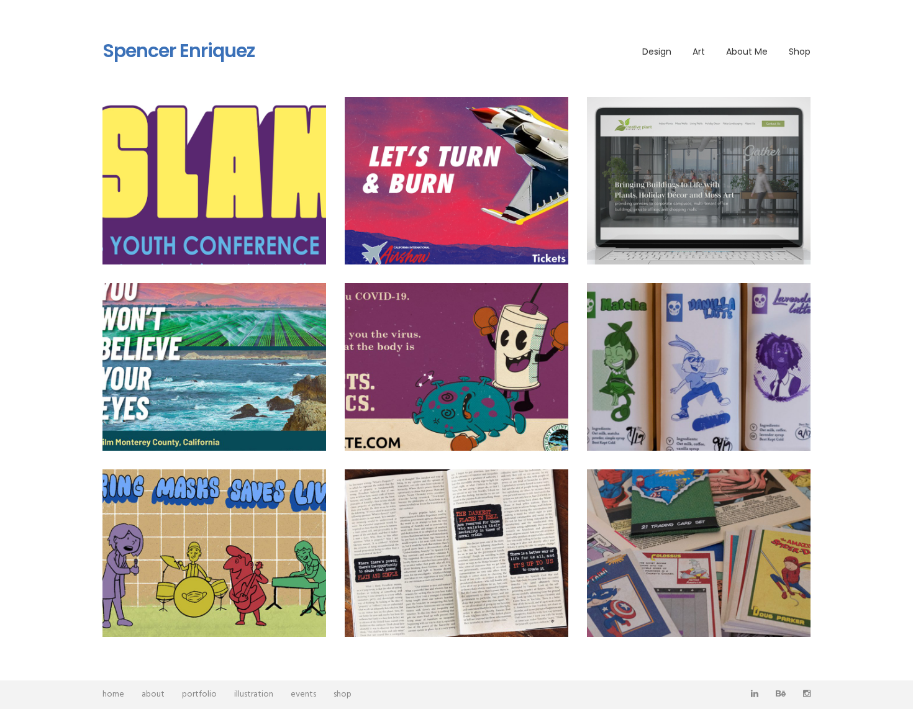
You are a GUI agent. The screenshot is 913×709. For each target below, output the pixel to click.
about (153, 694)
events (303, 694)
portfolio (199, 694)
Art (699, 51)
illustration (253, 694)
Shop (800, 51)
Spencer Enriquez (178, 51)
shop (343, 694)
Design (656, 51)
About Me (747, 51)
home (113, 694)
